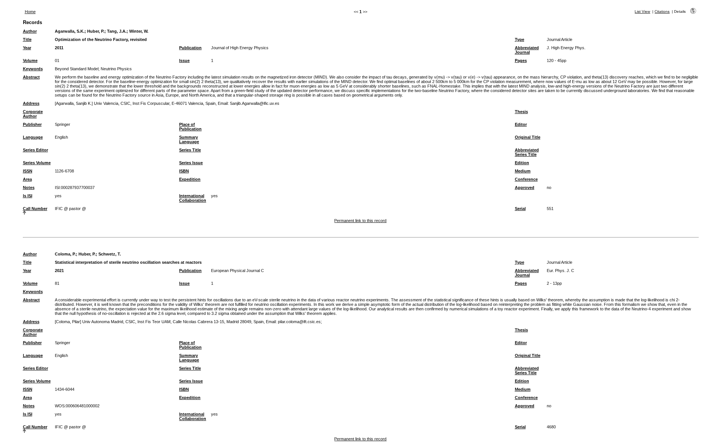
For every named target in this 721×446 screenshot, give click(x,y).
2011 (59, 47)
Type (519, 39)
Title (27, 39)
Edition (522, 162)
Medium (523, 171)
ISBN (184, 171)
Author (30, 31)
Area (27, 179)
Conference (526, 179)
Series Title (190, 150)
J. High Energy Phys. (566, 47)
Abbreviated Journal (527, 49)
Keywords (33, 69)
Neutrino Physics (116, 69)
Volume (30, 60)
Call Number (35, 208)
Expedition (190, 179)
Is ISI (27, 196)
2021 (59, 270)
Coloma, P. (65, 254)
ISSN (27, 171)
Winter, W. (138, 31)
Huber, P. (95, 31)
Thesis (521, 111)
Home (30, 11)
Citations (662, 11)
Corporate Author (33, 113)
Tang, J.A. (117, 31)
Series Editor (35, 150)
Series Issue (191, 162)
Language (33, 137)
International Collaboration (192, 198)
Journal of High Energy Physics (239, 47)
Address (31, 103)
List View (642, 11)
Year (27, 47)
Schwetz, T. (109, 254)
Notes (29, 187)
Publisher (32, 124)
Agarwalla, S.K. (69, 31)
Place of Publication (190, 126)
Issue (184, 60)
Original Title (527, 137)
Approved (524, 187)
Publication (190, 47)
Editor (521, 124)
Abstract (31, 77)
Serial (520, 208)
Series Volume (37, 162)
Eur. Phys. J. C (560, 270)
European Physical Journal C (237, 270)
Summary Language (189, 139)
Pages (521, 60)
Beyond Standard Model (76, 69)
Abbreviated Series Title (527, 152)
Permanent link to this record (360, 220)
